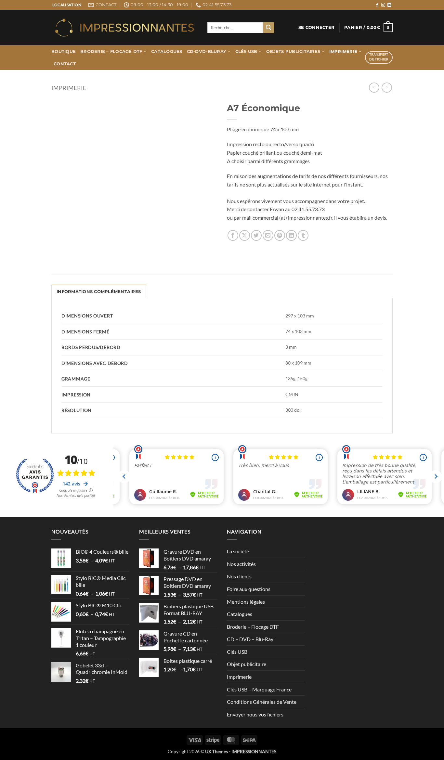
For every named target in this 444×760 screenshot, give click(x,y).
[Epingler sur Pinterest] (279, 235)
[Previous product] (387, 88)
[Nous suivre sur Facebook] (377, 5)
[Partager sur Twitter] (256, 235)
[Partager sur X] (244, 235)
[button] (316, 27)
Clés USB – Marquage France (259, 689)
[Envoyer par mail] (268, 235)
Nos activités (241, 564)
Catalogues (166, 51)
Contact (65, 63)
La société (238, 551)
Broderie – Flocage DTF (111, 51)
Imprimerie (343, 51)
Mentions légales (246, 602)
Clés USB (246, 51)
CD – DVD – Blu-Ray (250, 639)
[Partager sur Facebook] (233, 235)
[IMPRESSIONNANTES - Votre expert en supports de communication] (124, 27)
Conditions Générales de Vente (261, 702)
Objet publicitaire (246, 664)
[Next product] (374, 88)
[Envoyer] (268, 27)
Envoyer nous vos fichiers (255, 714)
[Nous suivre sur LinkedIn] (389, 5)
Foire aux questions (248, 589)
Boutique (63, 51)
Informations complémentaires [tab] (99, 291)
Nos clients (239, 576)
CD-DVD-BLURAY (206, 51)
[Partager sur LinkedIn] (291, 235)
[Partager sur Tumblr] (303, 235)
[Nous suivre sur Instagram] (383, 5)
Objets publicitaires (293, 51)
